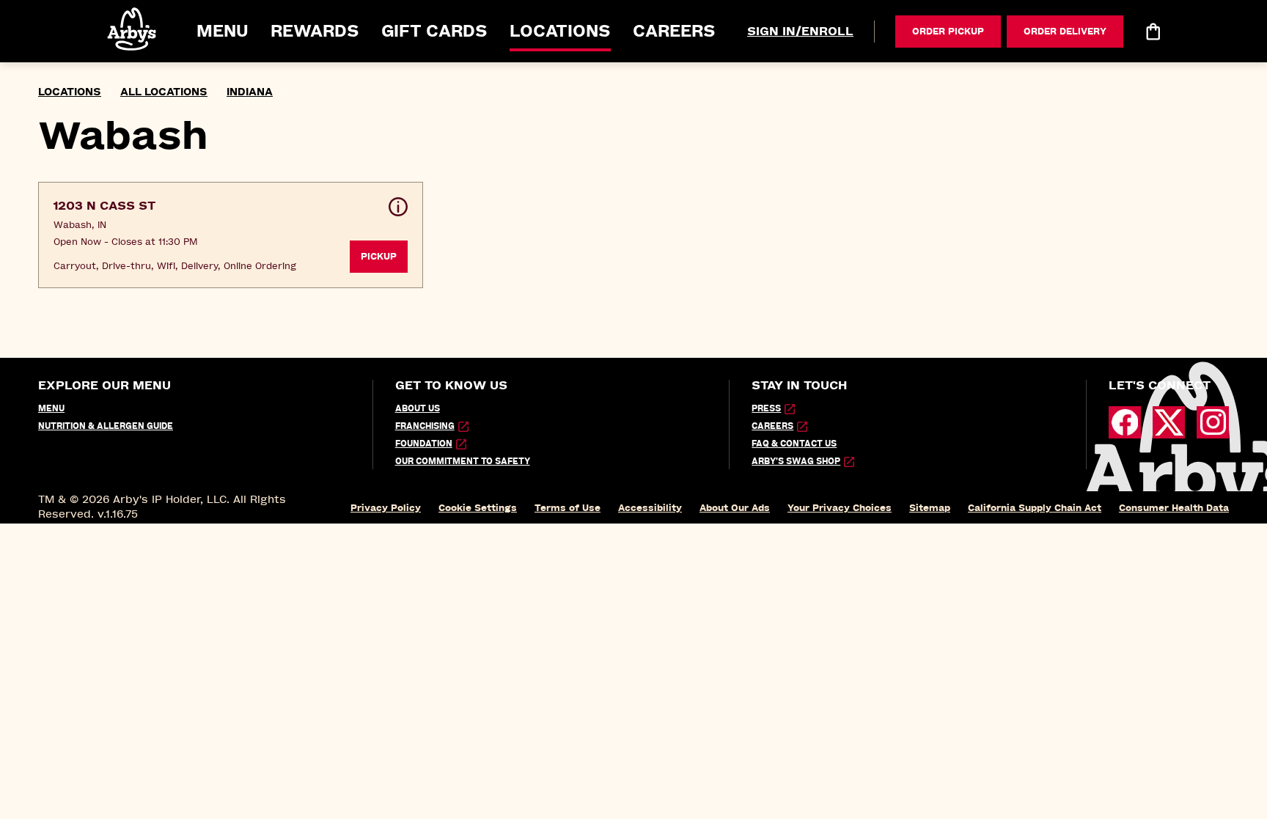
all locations (164, 92)
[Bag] (1152, 31)
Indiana (250, 92)
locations (69, 92)
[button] (133, 29)
